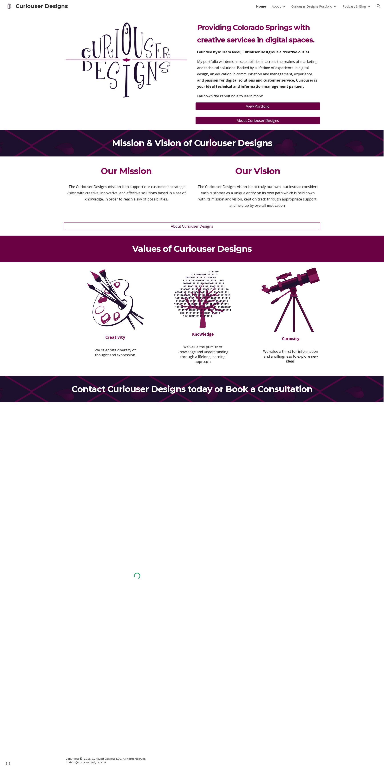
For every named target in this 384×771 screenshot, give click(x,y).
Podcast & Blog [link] (354, 6)
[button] (378, 6)
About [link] (276, 6)
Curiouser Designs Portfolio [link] (311, 6)
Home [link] (261, 6)
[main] (257, 60)
